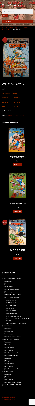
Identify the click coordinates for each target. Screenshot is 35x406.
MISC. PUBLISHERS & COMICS (12, 385)
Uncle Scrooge (9, 292)
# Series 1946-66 (11, 300)
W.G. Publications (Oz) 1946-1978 (12, 278)
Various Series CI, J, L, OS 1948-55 (16, 323)
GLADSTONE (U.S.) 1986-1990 (14, 28)
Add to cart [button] (17, 165)
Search (5, 15)
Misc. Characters (9, 347)
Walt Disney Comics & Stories (15, 116)
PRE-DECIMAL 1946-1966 (12, 297)
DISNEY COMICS (8, 371)
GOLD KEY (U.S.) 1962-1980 (11, 339)
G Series (7, 284)
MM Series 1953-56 (12, 313)
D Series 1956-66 (11, 302)
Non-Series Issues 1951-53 (14, 316)
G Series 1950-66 (11, 308)
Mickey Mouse (9, 286)
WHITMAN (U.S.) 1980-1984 (11, 355)
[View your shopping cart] (31, 5)
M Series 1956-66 (11, 311)
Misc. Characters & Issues (12, 289)
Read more (17, 258)
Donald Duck (8, 281)
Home (3, 28)
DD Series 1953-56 (12, 305)
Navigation (8, 21)
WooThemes (19, 399)
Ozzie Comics (11, 5)
